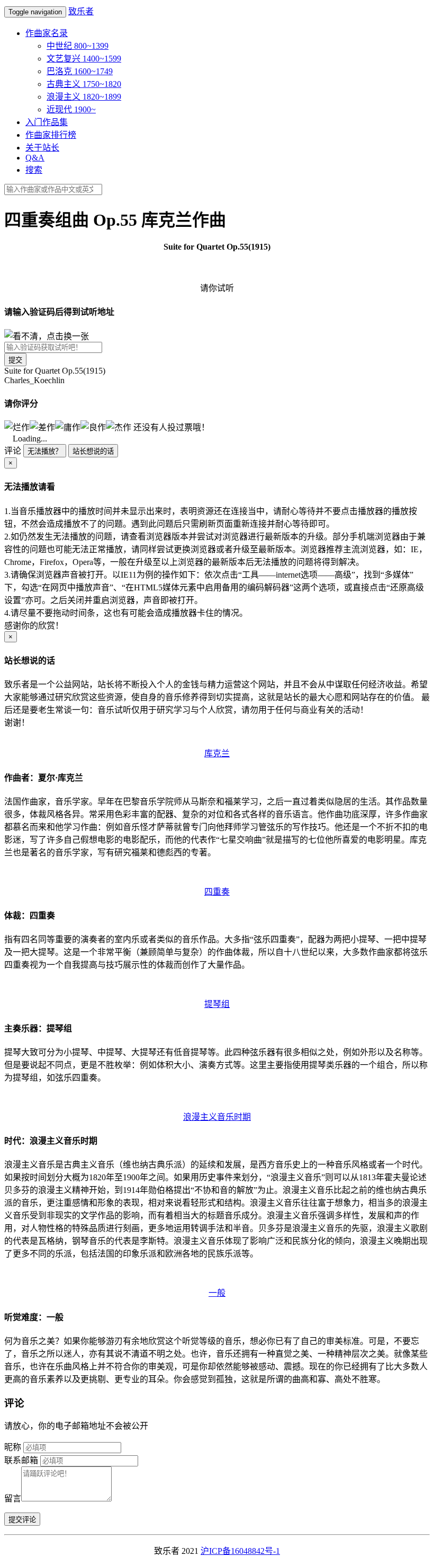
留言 (12, 1498)
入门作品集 (46, 122)
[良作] (93, 426)
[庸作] (67, 426)
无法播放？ (45, 451)
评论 (12, 450)
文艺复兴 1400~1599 (84, 58)
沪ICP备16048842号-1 (240, 1550)
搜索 (33, 169)
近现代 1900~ (71, 109)
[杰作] (118, 426)
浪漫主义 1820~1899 (84, 96)
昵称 (12, 1447)
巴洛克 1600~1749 (80, 71)
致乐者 (81, 11)
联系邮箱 (21, 1460)
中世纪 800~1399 (77, 45)
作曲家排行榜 (50, 134)
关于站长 (42, 147)
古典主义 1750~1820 (84, 84)
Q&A (34, 157)
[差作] (42, 426)
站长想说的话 (93, 451)
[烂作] (17, 426)
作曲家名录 (46, 33)
